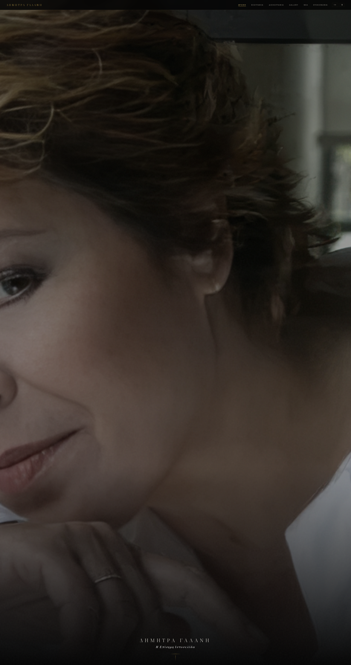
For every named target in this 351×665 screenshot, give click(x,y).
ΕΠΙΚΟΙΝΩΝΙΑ (320, 5)
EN (335, 5)
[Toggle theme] (342, 5)
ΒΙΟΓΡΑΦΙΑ (257, 5)
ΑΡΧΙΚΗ (242, 5)
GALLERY (293, 5)
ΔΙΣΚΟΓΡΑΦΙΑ (276, 5)
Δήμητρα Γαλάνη (25, 5)
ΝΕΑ (306, 5)
